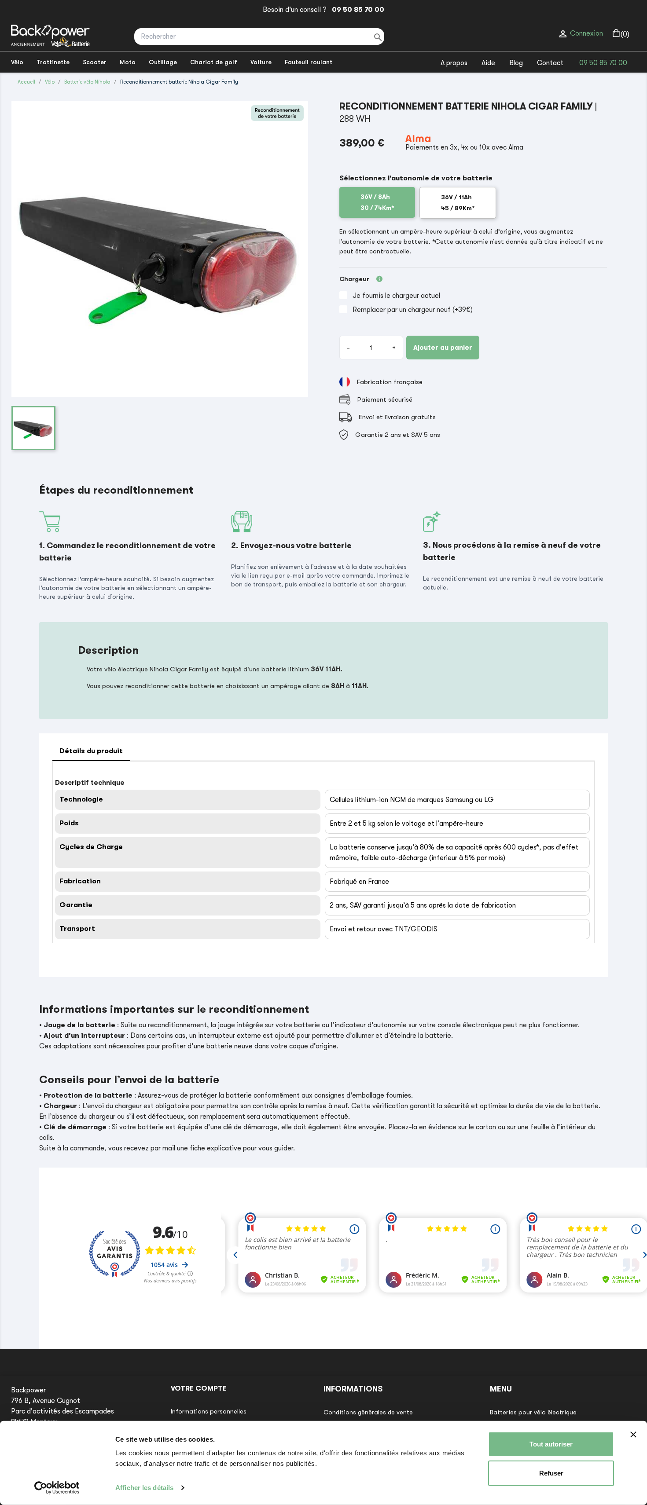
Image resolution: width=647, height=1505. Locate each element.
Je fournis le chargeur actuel (396, 296)
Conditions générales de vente (368, 1412)
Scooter (95, 62)
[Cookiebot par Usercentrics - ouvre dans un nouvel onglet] (57, 1487)
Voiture (261, 62)
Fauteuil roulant (308, 62)
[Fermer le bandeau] (633, 1435)
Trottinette (53, 62)
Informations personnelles (208, 1411)
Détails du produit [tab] (91, 751)
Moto (128, 62)
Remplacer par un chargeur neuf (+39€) (413, 310)
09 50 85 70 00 (356, 10)
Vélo (17, 62)
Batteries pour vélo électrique (533, 1412)
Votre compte (199, 1388)
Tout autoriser (551, 1444)
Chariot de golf (213, 62)
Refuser (551, 1472)
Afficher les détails (144, 1487)
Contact (550, 63)
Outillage (163, 62)
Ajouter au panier (442, 348)
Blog (516, 63)
